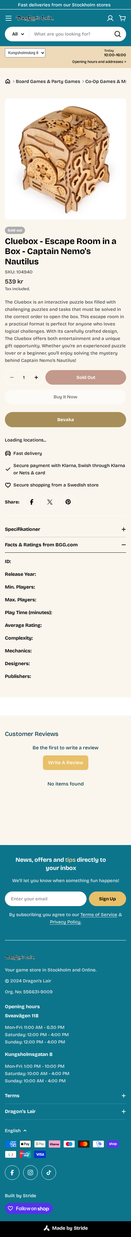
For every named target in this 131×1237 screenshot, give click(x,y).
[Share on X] (50, 502)
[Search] (117, 34)
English (13, 1130)
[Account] (110, 18)
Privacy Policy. (65, 922)
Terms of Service (98, 914)
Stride (29, 1195)
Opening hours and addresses (99, 62)
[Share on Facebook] (31, 502)
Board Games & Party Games (48, 81)
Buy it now (65, 397)
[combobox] (65, 34)
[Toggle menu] (8, 18)
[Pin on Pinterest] (68, 502)
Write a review (65, 762)
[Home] (8, 81)
